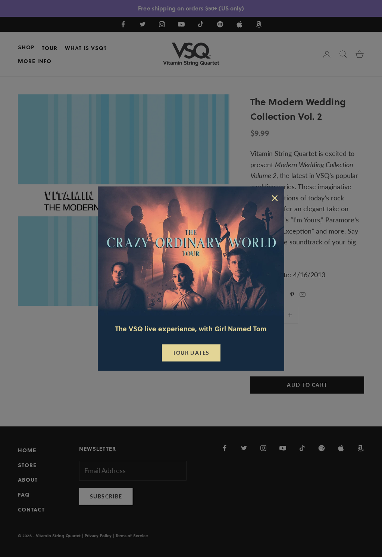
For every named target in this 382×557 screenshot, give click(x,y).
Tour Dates (191, 353)
